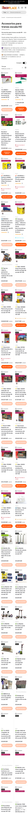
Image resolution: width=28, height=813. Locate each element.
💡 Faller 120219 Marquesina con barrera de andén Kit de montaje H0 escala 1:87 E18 (20, 392)
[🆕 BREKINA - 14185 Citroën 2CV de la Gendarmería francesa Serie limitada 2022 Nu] (7, 209)
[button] (22, 7)
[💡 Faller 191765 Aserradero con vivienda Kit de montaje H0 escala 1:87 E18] (21, 337)
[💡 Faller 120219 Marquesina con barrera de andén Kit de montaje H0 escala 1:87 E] (21, 379)
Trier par (4, 66)
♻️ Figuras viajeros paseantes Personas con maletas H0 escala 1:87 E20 (6, 272)
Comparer (19, 63)
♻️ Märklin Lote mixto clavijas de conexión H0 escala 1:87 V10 (20, 770)
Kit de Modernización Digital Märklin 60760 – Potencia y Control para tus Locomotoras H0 (20, 136)
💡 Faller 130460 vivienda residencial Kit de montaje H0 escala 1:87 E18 (7, 468)
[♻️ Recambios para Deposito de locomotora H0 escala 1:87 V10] (7, 794)
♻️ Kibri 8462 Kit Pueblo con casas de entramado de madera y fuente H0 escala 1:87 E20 (20, 734)
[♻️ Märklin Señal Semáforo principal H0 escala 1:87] (21, 649)
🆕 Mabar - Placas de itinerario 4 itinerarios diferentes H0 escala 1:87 (20, 511)
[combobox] (14, 12)
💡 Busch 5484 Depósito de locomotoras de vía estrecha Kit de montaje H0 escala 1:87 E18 (7, 430)
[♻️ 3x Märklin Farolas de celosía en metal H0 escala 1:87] (21, 538)
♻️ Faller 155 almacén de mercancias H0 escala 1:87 (5, 661)
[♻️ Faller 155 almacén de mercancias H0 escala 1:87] (7, 649)
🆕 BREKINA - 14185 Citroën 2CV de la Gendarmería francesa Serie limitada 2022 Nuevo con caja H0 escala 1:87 (7, 224)
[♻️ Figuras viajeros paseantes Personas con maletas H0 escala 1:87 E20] (7, 257)
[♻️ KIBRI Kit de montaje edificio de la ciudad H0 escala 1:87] (7, 684)
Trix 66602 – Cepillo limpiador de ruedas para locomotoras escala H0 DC (6, 93)
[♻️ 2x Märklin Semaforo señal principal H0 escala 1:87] (21, 614)
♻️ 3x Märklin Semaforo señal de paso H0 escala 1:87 (7, 626)
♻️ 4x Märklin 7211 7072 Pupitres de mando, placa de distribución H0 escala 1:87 (6, 590)
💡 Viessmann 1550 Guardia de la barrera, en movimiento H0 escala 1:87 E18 (6, 350)
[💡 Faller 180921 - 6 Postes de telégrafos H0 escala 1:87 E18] (7, 498)
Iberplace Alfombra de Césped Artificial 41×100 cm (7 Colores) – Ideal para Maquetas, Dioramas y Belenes (6, 138)
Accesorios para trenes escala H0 (13, 17)
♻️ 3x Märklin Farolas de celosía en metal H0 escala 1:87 (20, 551)
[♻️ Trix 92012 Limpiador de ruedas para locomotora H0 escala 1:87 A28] (7, 720)
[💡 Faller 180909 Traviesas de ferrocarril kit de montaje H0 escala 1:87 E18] (21, 297)
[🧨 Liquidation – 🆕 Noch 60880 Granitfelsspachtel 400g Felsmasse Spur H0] (7, 165)
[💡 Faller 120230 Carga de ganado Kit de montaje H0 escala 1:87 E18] (21, 257)
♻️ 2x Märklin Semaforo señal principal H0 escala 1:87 (20, 626)
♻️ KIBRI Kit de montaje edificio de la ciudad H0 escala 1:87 (6, 696)
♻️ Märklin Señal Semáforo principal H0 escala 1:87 (20, 661)
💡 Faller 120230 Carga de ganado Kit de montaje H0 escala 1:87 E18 (20, 269)
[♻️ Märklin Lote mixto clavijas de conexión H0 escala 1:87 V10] (21, 757)
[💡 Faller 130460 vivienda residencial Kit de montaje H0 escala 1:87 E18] (7, 454)
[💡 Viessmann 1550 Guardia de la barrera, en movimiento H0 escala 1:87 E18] (7, 337)
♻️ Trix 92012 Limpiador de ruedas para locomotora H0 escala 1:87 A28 (5, 734)
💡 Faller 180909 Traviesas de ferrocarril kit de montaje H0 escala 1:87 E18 (21, 310)
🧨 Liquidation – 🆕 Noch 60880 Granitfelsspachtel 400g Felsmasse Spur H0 (7, 179)
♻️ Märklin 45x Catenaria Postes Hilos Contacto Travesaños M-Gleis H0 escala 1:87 (6, 552)
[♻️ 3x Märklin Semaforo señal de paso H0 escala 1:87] (7, 614)
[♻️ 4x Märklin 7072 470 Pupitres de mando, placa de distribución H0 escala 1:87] (21, 577)
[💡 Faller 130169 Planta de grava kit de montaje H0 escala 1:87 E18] (7, 297)
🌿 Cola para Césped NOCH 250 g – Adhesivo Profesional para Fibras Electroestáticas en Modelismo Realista (20, 225)
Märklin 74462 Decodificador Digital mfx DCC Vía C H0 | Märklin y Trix (20, 93)
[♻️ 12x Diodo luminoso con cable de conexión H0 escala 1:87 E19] (7, 757)
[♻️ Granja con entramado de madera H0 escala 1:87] (21, 684)
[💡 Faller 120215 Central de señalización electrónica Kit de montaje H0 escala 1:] (21, 454)
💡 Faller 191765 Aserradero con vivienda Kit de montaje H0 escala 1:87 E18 (21, 351)
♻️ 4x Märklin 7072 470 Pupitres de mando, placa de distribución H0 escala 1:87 (21, 590)
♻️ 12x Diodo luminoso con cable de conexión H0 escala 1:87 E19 (6, 772)
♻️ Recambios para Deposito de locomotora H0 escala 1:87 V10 (6, 808)
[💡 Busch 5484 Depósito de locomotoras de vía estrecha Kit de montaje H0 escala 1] (7, 416)
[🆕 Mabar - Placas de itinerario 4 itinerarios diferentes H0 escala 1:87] (21, 498)
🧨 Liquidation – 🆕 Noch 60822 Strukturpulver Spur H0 (20, 178)
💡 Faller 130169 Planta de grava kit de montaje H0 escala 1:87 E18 (7, 309)
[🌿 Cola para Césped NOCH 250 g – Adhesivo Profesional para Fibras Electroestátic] (21, 209)
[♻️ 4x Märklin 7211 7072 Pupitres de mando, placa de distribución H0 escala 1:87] (7, 577)
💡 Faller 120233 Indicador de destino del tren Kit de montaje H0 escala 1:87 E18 (6, 392)
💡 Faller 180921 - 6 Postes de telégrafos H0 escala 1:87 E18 (6, 510)
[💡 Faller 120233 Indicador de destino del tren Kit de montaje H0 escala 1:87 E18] (7, 379)
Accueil (3, 17)
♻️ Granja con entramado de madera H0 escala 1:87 (20, 698)
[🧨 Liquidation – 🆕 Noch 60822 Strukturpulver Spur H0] (21, 165)
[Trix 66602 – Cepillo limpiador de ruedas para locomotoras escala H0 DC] (7, 80)
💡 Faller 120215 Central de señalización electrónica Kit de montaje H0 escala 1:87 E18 (21, 469)
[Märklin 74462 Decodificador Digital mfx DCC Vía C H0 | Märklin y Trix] (21, 80)
